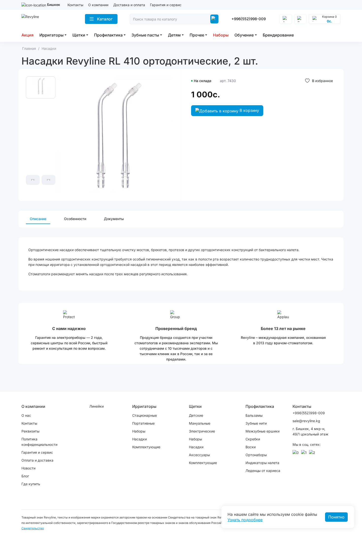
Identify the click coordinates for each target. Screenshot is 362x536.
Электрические (202, 431)
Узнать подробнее (245, 520)
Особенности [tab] (75, 219)
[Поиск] (214, 19)
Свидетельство (32, 528)
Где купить (30, 484)
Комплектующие (146, 447)
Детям (174, 35)
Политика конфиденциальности (39, 442)
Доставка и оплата (129, 5)
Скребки (253, 439)
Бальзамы (254, 415)
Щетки (78, 35)
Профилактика (108, 35)
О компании (98, 5)
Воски (251, 447)
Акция (27, 35)
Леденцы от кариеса (263, 470)
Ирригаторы (51, 35)
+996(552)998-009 (248, 19)
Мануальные (199, 423)
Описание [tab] (38, 219)
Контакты (75, 5)
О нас (26, 415)
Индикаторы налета (262, 463)
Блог (25, 476)
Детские (196, 415)
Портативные (143, 423)
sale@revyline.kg (306, 421)
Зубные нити (256, 423)
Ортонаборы (256, 455)
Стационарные (144, 415)
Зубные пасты (145, 35)
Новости (28, 468)
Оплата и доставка (37, 460)
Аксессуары (199, 455)
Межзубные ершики (263, 431)
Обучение (244, 35)
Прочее (197, 35)
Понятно (336, 517)
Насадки (139, 439)
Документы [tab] (114, 219)
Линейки (96, 406)
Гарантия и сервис (165, 5)
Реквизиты (30, 431)
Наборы (221, 35)
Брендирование (278, 35)
